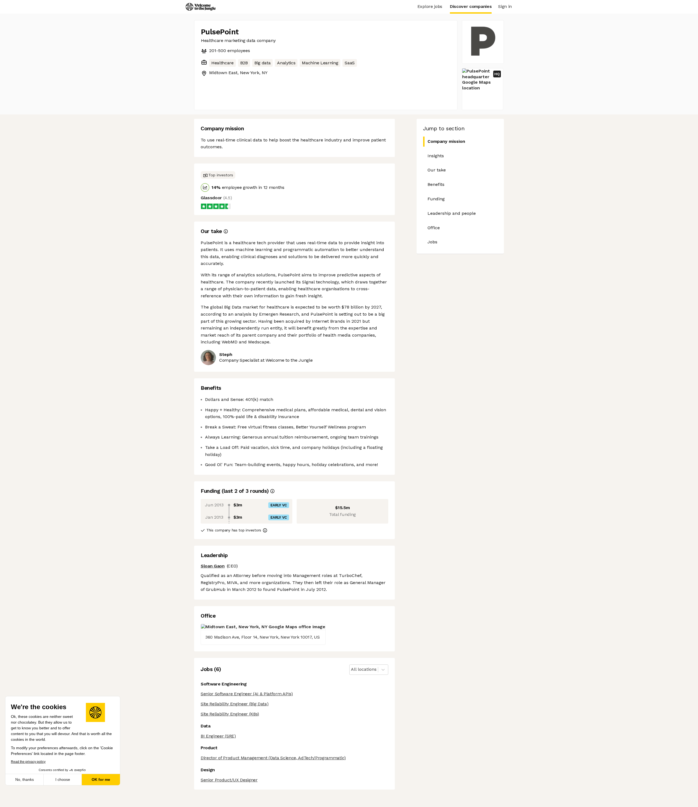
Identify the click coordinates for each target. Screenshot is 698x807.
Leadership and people (452, 213)
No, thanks (24, 779)
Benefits (436, 184)
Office (434, 227)
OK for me (101, 779)
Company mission (446, 141)
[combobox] (351, 669)
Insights (436, 155)
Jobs (432, 241)
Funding (436, 198)
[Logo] (201, 7)
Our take (437, 170)
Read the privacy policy (28, 762)
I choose (62, 779)
